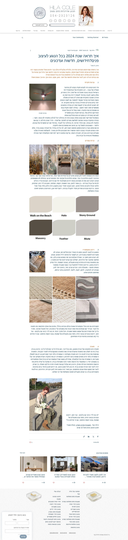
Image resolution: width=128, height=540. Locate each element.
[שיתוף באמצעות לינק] (84, 436)
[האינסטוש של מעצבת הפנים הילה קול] (73, 20)
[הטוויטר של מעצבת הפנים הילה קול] (55, 20)
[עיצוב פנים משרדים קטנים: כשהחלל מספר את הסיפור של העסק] (33, 464)
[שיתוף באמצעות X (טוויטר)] (93, 436)
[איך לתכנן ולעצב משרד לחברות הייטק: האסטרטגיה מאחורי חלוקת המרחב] (94, 464)
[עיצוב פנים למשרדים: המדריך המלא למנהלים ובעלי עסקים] (64, 464)
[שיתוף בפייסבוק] (98, 436)
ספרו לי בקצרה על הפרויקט (21, 528)
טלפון (14, 520)
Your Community (78, 37)
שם (27, 520)
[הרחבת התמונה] (92, 160)
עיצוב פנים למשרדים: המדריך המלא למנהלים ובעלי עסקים (64, 476)
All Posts (105, 37)
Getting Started (93, 37)
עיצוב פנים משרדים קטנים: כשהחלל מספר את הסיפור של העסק (34, 476)
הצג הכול (22, 453)
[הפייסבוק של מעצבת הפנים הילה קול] (50, 20)
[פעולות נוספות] (30, 50)
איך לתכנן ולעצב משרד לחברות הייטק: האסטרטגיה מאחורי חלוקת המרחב (94, 476)
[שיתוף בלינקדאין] (88, 436)
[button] (35, 30)
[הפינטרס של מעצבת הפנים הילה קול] (69, 20)
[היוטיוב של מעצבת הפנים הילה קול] (64, 20)
